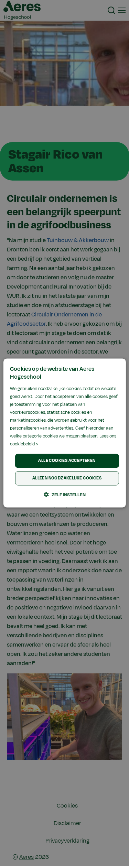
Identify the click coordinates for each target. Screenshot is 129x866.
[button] (65, 495)
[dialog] (64, 432)
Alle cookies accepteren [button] (66, 460)
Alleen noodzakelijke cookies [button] (66, 478)
